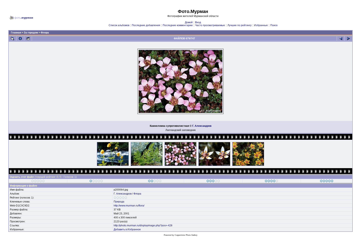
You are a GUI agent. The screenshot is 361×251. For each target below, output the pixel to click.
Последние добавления (146, 25)
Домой (189, 22)
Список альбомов (119, 25)
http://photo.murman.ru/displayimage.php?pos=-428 (143, 225)
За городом (31, 32)
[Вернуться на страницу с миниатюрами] (12, 38)
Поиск (273, 25)
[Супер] (326, 181)
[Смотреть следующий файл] (348, 38)
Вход (198, 22)
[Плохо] (96, 181)
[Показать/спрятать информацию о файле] (20, 38)
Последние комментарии (178, 25)
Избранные (261, 25)
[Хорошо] (213, 181)
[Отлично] (271, 181)
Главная (16, 32)
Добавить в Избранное (127, 229)
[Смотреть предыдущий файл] (340, 38)
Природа (119, 201)
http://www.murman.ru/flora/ (129, 205)
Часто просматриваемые (210, 25)
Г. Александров (201, 125)
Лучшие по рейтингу (240, 25)
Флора (45, 32)
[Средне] (154, 181)
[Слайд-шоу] (28, 38)
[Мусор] (38, 181)
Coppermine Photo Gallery (186, 235)
